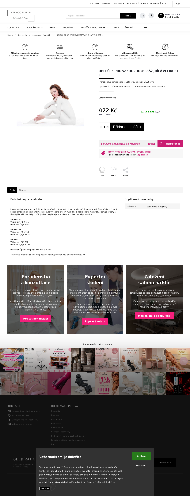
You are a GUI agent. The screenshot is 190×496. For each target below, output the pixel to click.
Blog (164, 3)
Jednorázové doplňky (157, 206)
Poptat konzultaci (35, 318)
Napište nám (57, 427)
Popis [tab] (12, 190)
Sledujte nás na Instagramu (97, 344)
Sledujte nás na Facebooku (25, 419)
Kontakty (94, 3)
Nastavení (45, 488)
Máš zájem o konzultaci (154, 315)
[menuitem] (15, 27)
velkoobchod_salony (22, 424)
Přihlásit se (165, 462)
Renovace (132, 3)
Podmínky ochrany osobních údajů (67, 436)
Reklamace (119, 3)
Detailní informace (107, 97)
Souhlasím (141, 456)
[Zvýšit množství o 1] (107, 127)
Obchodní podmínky (149, 3)
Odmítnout (141, 465)
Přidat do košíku (127, 127)
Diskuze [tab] (22, 190)
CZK (178, 4)
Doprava (106, 3)
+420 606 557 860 (21, 415)
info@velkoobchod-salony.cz (26, 411)
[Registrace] (144, 16)
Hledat (128, 16)
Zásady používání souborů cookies (68, 440)
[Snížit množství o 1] (101, 127)
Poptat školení (95, 321)
